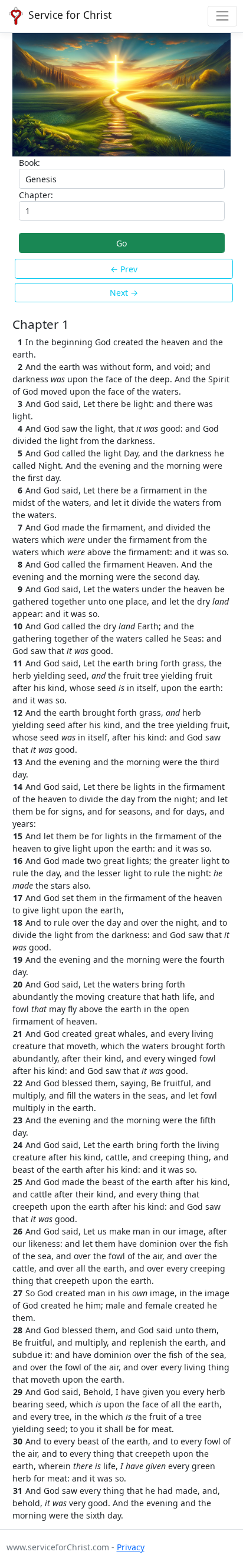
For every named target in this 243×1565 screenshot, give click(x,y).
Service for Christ (68, 15)
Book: (29, 162)
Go (121, 243)
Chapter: (36, 195)
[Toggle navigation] (222, 16)
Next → (124, 292)
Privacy (131, 1547)
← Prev (123, 269)
